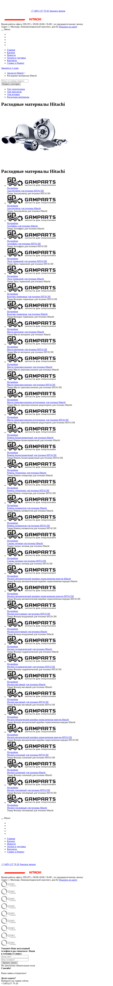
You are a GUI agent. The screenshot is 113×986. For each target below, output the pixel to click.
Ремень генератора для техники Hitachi (26, 473)
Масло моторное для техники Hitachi (25, 332)
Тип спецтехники (16, 89)
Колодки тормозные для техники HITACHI (28, 296)
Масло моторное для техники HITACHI (27, 349)
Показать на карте (68, 26)
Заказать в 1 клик (10, 68)
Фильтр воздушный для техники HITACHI (28, 614)
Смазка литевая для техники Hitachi (25, 543)
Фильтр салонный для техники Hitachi (26, 772)
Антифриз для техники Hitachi (22, 226)
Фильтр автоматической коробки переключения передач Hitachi (39, 578)
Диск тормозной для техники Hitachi (25, 279)
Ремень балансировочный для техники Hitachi (30, 437)
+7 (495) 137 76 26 (40, 11)
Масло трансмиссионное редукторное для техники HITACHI (37, 420)
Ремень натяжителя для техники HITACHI (28, 525)
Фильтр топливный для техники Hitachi (27, 808)
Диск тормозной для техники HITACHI (27, 261)
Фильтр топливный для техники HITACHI (28, 790)
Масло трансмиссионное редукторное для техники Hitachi (36, 402)
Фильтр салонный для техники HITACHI (27, 755)
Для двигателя (14, 92)
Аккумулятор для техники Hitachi (24, 208)
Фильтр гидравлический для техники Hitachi (29, 649)
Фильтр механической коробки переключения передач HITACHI (39, 737)
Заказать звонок (57, 11)
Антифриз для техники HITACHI (24, 243)
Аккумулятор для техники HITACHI (25, 191)
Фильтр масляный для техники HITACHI (27, 702)
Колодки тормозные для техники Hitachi (27, 314)
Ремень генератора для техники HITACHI (28, 490)
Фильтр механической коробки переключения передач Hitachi (38, 719)
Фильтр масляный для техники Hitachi (26, 684)
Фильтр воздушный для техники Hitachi (27, 631)
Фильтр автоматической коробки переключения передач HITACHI (40, 596)
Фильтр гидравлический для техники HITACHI (31, 666)
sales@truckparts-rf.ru (15, 10)
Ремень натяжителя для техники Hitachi (27, 508)
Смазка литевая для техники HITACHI (26, 561)
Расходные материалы (18, 97)
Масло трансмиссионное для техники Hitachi (29, 367)
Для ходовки (13, 94)
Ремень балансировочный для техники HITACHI (31, 455)
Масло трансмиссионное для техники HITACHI (31, 385)
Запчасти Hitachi (15, 73)
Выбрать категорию (11, 84)
